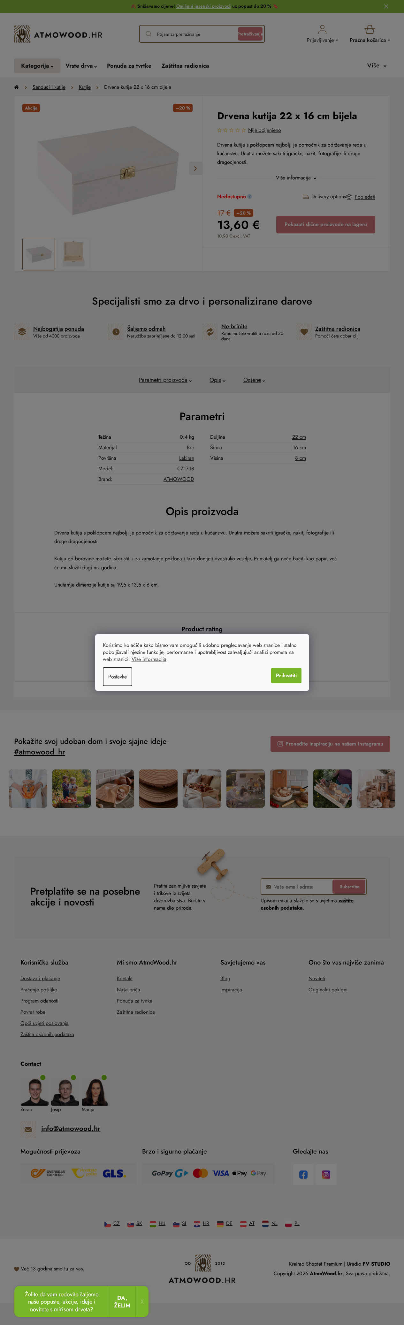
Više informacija (149, 659)
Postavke (117, 676)
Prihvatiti (286, 675)
